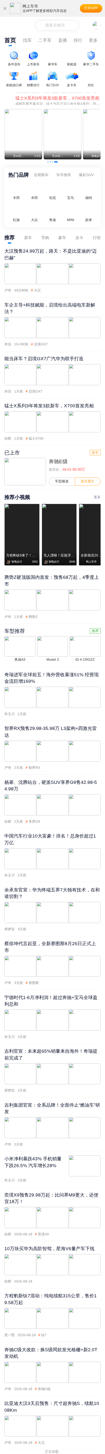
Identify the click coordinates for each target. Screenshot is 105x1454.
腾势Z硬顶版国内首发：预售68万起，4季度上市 (58, 104)
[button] (48, 162)
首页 (10, 40)
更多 (93, 40)
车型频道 (62, 481)
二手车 (45, 40)
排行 (78, 40)
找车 (27, 40)
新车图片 (87, 481)
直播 (62, 40)
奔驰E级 (58, 461)
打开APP (91, 8)
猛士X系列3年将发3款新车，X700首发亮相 (57, 92)
